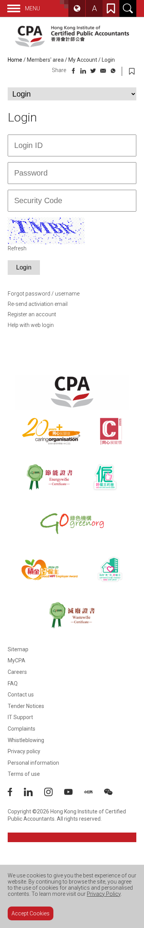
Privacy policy (24, 751)
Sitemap (18, 649)
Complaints (21, 729)
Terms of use (24, 774)
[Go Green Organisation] (72, 523)
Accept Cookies (31, 913)
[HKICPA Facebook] (16, 794)
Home (15, 60)
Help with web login (31, 325)
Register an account (32, 314)
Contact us (21, 694)
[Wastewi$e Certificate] (72, 615)
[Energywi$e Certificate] (49, 477)
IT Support (20, 717)
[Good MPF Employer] (49, 569)
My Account (82, 60)
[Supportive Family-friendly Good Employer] (110, 569)
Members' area (45, 60)
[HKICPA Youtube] (74, 794)
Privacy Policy (104, 894)
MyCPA (16, 660)
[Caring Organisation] (51, 431)
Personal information (33, 763)
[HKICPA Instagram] (54, 794)
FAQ (13, 683)
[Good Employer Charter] (105, 477)
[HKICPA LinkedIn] (34, 794)
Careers (17, 672)
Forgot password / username (43, 294)
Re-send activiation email (38, 304)
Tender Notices (26, 706)
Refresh (17, 248)
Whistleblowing (26, 740)
